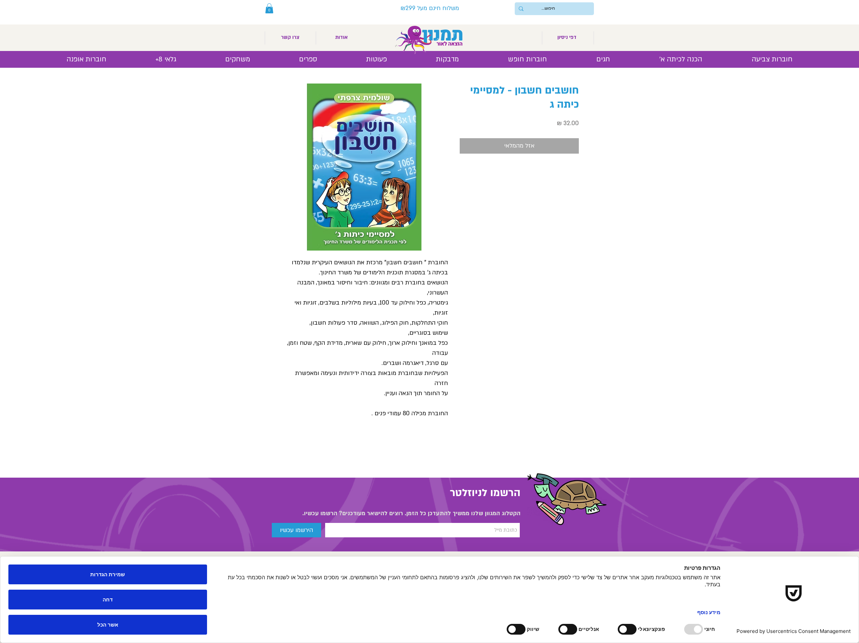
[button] (269, 8)
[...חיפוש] (521, 8)
